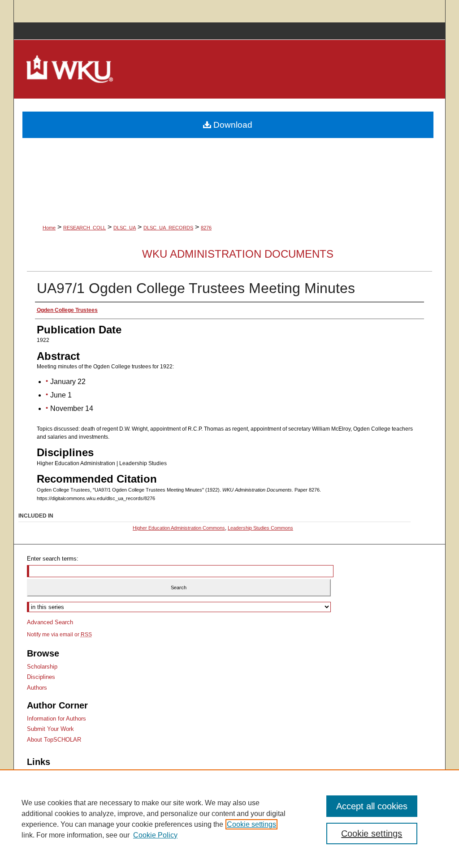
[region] (229, 818)
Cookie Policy (155, 835)
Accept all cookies (371, 806)
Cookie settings (251, 824)
